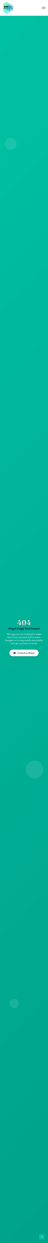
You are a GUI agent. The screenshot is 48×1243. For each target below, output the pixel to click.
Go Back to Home (26, 653)
